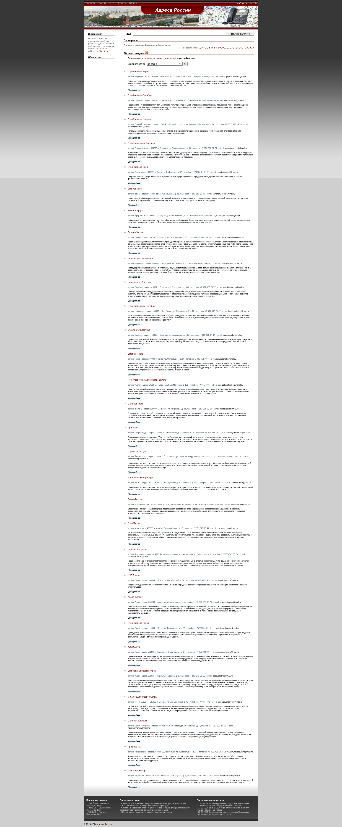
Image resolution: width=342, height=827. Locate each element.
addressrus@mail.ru (98, 51)
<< (203, 48)
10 (222, 48)
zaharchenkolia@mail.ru (232, 385)
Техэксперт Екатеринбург (140, 477)
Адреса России (104, 824)
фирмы (133, 3)
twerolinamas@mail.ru (229, 628)
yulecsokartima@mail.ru (236, 76)
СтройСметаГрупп (137, 451)
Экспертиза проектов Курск (142, 671)
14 (234, 48)
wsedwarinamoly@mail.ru (139, 728)
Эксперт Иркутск (136, 210)
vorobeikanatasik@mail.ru (139, 126)
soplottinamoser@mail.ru (138, 556)
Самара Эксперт (136, 232)
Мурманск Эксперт (137, 770)
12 (228, 48)
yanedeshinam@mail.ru (231, 263)
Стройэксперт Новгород (140, 119)
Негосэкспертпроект (138, 549)
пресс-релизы (117, 3)
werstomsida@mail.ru (229, 409)
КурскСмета (134, 647)
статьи (101, 3)
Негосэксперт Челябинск (140, 258)
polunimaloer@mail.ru (231, 215)
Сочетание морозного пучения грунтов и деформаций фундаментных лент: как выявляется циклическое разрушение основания (155, 809)
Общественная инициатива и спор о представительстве (146, 812)
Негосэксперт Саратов (139, 282)
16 (240, 48)
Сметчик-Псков (135, 354)
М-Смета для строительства (142, 697)
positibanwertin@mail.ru (230, 776)
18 (246, 48)
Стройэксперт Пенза (138, 623)
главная (90, 3)
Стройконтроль (135, 404)
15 (237, 48)
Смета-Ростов (135, 499)
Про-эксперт (134, 427)
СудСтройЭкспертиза (139, 330)
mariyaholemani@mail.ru (239, 433)
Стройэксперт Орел (138, 167)
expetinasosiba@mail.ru (227, 172)
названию (158, 58)
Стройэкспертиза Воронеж (141, 143)
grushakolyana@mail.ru (233, 287)
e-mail (173, 58)
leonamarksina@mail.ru (238, 311)
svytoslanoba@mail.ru (232, 335)
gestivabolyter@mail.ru (223, 676)
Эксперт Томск (135, 189)
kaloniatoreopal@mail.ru (138, 459)
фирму (253, 3)
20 (252, 48)
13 (231, 48)
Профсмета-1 (135, 747)
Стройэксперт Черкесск (140, 71)
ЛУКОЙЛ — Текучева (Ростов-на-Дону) (96, 813)
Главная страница (133, 45)
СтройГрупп (134, 523)
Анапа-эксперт (135, 597)
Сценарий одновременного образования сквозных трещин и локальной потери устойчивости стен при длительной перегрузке (153, 804)
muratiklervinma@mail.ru (242, 752)
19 (249, 48)
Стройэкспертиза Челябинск (142, 306)
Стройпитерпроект (137, 721)
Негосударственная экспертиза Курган (147, 380)
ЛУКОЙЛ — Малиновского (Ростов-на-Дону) (99, 809)
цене (166, 58)
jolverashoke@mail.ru (226, 359)
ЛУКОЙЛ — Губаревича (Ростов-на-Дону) (97, 804)
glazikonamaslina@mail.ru (232, 237)
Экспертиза (163, 45)
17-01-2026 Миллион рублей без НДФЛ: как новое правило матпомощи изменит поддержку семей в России (224, 804)
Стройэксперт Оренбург (140, 95)
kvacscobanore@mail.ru (230, 602)
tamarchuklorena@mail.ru (224, 194)
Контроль (150, 45)
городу (148, 58)
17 (243, 48)
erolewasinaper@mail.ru (227, 528)
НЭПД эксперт (135, 575)
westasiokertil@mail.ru (229, 652)
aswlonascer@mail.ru (240, 504)
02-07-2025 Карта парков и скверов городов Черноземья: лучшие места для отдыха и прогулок (223, 813)
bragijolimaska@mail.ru (228, 580)
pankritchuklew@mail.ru (234, 100)
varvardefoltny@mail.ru (232, 702)
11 (225, 48)
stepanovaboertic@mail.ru (236, 148)
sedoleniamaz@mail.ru (241, 483)
